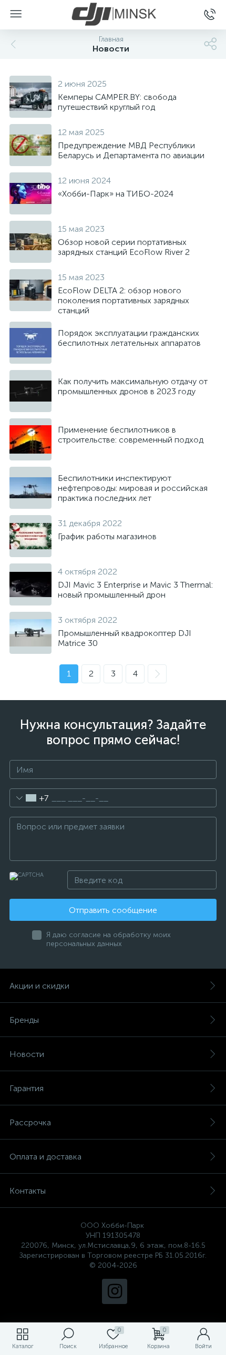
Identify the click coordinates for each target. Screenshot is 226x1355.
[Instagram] (114, 1291)
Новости (26, 1054)
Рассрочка (30, 1122)
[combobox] (29, 798)
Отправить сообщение (113, 910)
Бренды (24, 1020)
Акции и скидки (39, 986)
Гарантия (26, 1088)
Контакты (27, 1191)
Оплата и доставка (45, 1157)
